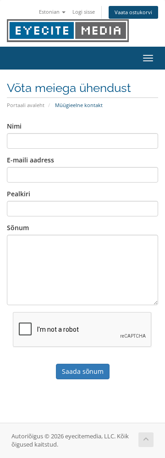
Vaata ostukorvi (133, 12)
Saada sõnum (83, 371)
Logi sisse (83, 11)
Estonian (50, 11)
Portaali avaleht (25, 105)
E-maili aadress (30, 160)
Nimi (14, 126)
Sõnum (18, 227)
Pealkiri (18, 193)
